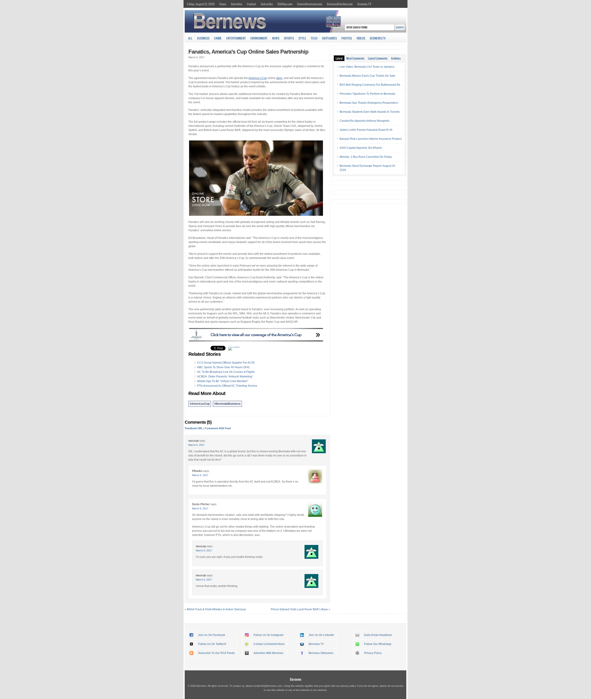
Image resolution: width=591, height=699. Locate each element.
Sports (289, 38)
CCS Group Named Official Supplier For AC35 (226, 362)
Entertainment (236, 38)
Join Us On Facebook (211, 635)
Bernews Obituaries (321, 653)
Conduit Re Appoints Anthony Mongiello (364, 120)
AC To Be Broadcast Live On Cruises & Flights (226, 372)
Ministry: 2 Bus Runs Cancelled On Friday (366, 156)
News (275, 38)
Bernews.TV (364, 4)
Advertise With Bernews (268, 653)
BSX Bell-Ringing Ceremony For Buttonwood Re (370, 84)
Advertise (236, 4)
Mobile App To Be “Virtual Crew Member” (222, 381)
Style (302, 38)
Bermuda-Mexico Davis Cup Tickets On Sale (367, 75)
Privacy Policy (373, 653)
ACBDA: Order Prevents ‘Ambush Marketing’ (225, 376)
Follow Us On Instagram (268, 635)
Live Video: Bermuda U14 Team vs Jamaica (367, 66)
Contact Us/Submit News (269, 644)
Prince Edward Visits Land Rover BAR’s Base (299, 609)
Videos (360, 38)
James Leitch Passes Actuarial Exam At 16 (366, 129)
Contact (251, 4)
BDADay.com (284, 4)
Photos (346, 38)
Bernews (295, 679)
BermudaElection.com (340, 4)
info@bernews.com (271, 685)
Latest (339, 58)
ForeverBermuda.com (309, 4)
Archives (396, 58)
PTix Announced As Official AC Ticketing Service (227, 385)
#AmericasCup (200, 403)
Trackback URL (194, 428)
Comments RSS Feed (218, 428)
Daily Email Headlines (378, 635)
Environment (259, 38)
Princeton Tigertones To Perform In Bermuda (367, 93)
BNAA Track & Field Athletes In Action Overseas (216, 609)
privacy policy (348, 685)
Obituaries (329, 38)
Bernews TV (316, 644)
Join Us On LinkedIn (321, 635)
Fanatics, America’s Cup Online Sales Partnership (248, 52)
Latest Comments (377, 58)
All (190, 38)
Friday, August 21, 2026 (201, 4)
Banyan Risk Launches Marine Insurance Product (371, 138)
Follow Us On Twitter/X (212, 644)
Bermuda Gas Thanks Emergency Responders (369, 102)
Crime (218, 38)
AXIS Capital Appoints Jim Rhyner (361, 147)
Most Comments (355, 58)
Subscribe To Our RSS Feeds (216, 653)
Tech (314, 38)
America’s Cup (257, 78)
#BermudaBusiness (227, 403)
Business (203, 38)
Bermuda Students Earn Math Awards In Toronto (370, 111)
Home (222, 4)
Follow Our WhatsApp (377, 644)
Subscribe (267, 4)
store (279, 78)
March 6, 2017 (196, 445)
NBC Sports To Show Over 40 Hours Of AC (223, 367)
